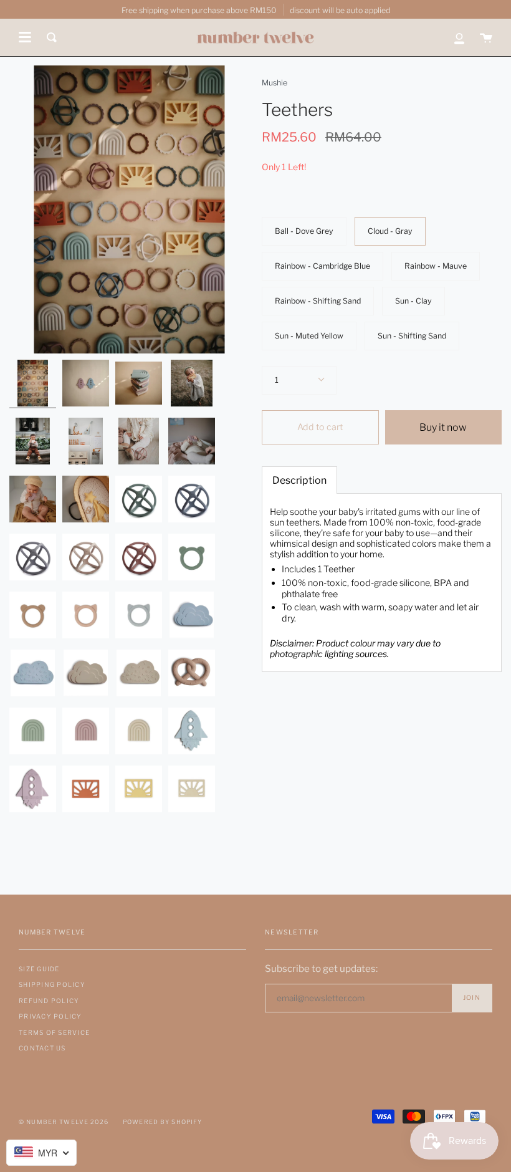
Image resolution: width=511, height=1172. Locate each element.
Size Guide (39, 969)
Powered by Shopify (163, 1121)
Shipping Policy (52, 984)
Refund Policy (49, 1000)
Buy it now (443, 427)
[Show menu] (25, 37)
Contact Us (42, 1048)
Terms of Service (54, 1032)
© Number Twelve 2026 (63, 1121)
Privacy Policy (50, 1016)
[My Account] (459, 37)
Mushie (274, 82)
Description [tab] (299, 480)
